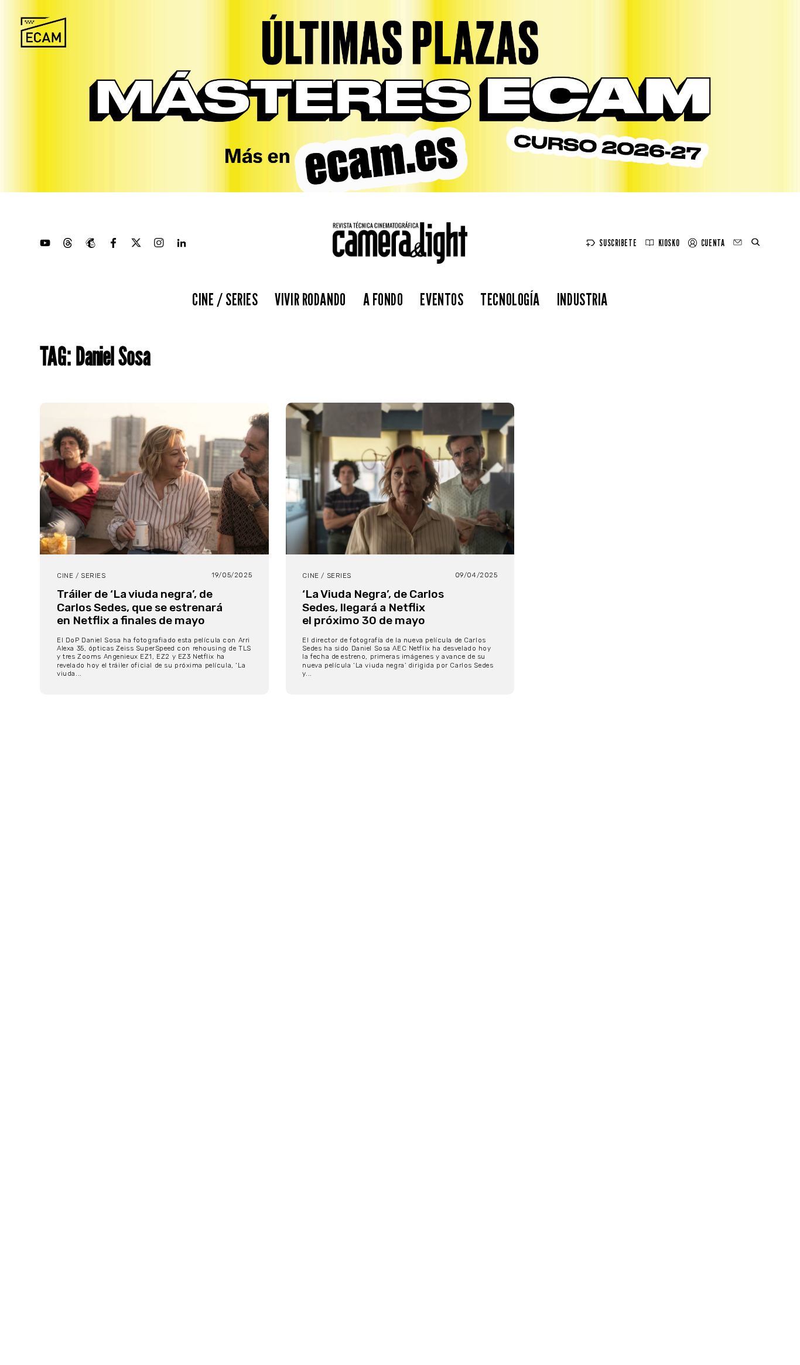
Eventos (441, 299)
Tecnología (510, 299)
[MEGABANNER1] (400, 96)
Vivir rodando (310, 299)
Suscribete (618, 243)
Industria (582, 299)
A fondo (383, 299)
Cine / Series (225, 299)
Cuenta (712, 243)
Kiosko (668, 243)
